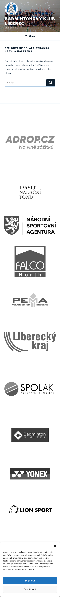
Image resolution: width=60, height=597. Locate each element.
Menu (32, 36)
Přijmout (30, 580)
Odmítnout (30, 589)
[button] (55, 546)
